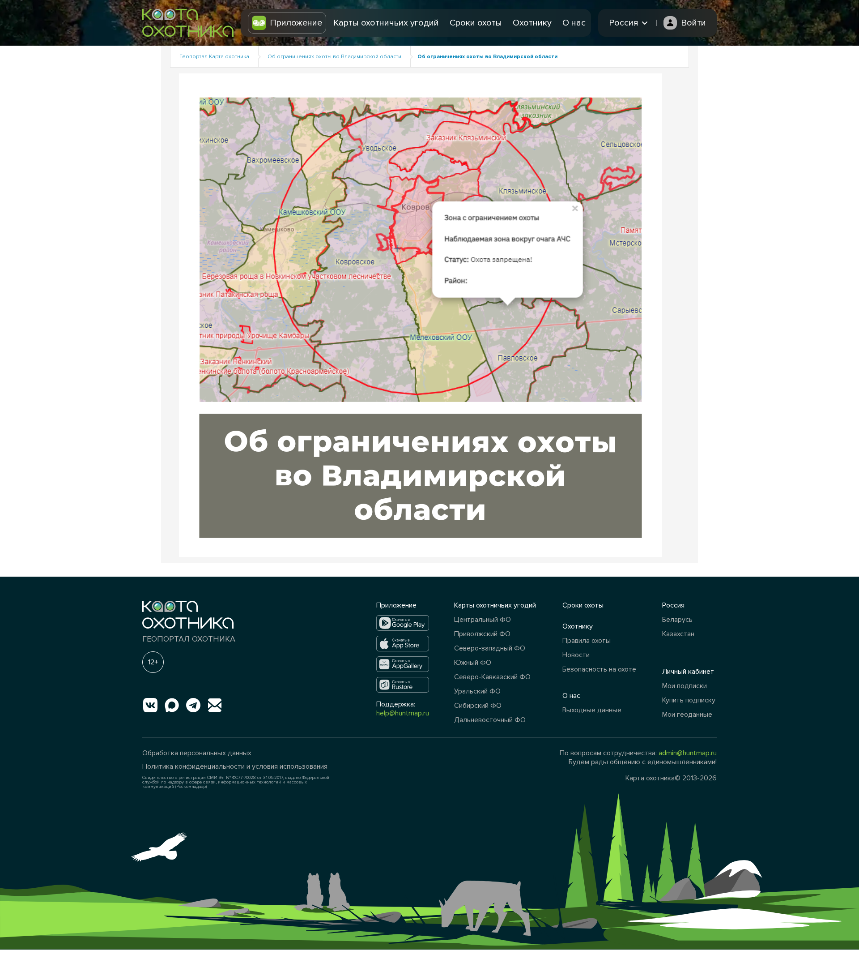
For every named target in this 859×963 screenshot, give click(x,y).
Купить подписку (688, 700)
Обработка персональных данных (196, 753)
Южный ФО (472, 662)
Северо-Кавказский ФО (492, 676)
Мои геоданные (687, 714)
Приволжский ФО (482, 633)
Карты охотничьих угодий (386, 22)
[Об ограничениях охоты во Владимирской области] (420, 314)
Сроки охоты (476, 22)
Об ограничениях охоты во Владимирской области (334, 56)
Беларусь (677, 619)
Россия (673, 605)
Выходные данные (591, 710)
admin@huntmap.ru (688, 753)
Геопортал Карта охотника (214, 56)
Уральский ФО (477, 691)
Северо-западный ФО (489, 648)
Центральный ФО (482, 619)
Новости (576, 655)
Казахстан (678, 633)
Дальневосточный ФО (490, 719)
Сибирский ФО (478, 705)
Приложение (296, 22)
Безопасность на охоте (599, 669)
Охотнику (532, 22)
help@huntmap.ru (402, 713)
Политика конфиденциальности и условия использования (234, 766)
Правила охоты (586, 640)
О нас (574, 22)
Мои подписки (684, 685)
